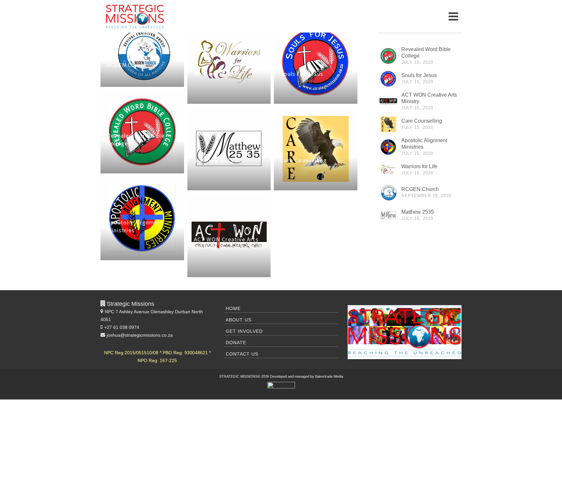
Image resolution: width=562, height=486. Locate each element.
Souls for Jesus (419, 75)
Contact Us (242, 354)
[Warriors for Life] (388, 170)
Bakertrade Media (329, 376)
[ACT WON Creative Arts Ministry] (388, 101)
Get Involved (244, 331)
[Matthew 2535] (388, 215)
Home (233, 308)
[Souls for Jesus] (388, 78)
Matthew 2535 (417, 212)
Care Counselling (421, 121)
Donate (236, 342)
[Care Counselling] (388, 124)
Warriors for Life (419, 166)
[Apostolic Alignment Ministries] (388, 147)
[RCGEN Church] (388, 192)
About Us (238, 319)
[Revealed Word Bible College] (388, 56)
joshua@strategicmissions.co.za (140, 335)
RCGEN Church (420, 189)
